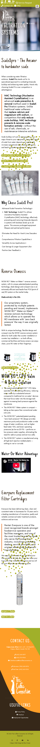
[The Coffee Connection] (7, 18)
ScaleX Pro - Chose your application (14, 161)
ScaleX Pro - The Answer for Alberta (17, 166)
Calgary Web (13, 743)
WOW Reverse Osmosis (9, 367)
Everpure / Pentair (8, 611)
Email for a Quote (7, 617)
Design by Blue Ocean (24, 743)
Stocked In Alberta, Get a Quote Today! (16, 155)
